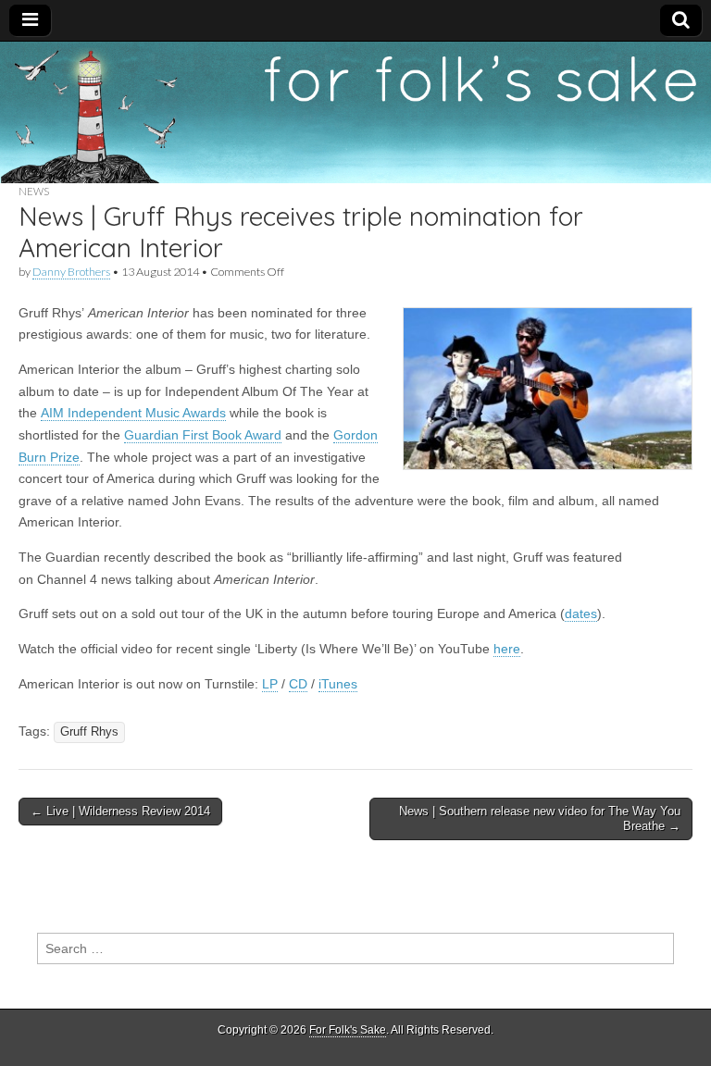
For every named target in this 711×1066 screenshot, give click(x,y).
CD (298, 683)
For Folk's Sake (347, 1029)
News (34, 191)
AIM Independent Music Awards (133, 412)
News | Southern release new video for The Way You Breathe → (539, 818)
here (506, 648)
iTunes (337, 683)
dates (581, 613)
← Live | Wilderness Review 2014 (120, 811)
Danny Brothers (71, 272)
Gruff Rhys (89, 731)
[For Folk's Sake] (355, 113)
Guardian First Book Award (202, 435)
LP (270, 683)
